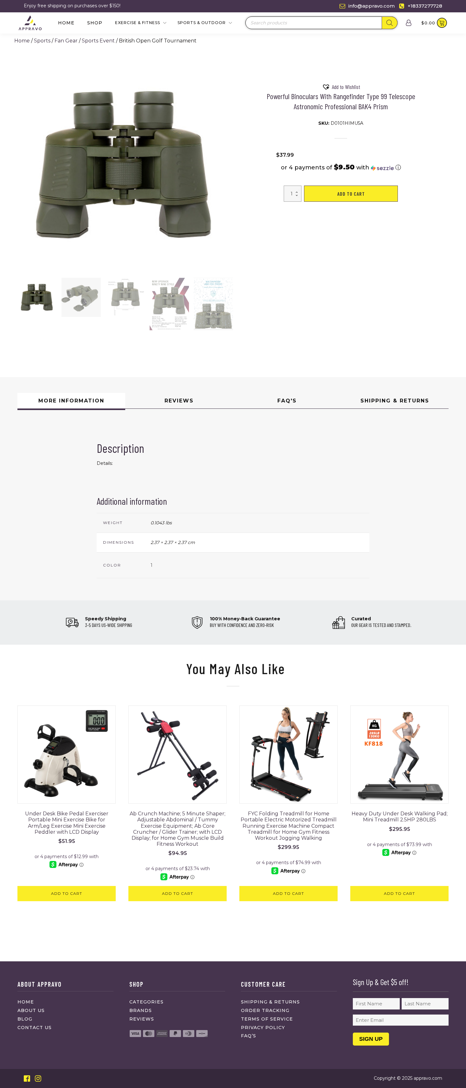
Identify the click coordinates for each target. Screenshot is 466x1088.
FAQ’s (248, 1036)
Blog (24, 1019)
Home (66, 23)
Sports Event (98, 41)
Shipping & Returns (270, 1002)
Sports (42, 41)
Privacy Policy (263, 1027)
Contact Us (34, 1027)
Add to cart (351, 194)
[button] (37, 297)
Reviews (141, 1019)
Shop (94, 23)
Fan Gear (66, 41)
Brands (140, 1010)
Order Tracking (265, 1010)
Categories (146, 1002)
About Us (31, 1010)
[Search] (390, 22)
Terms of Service (267, 1019)
